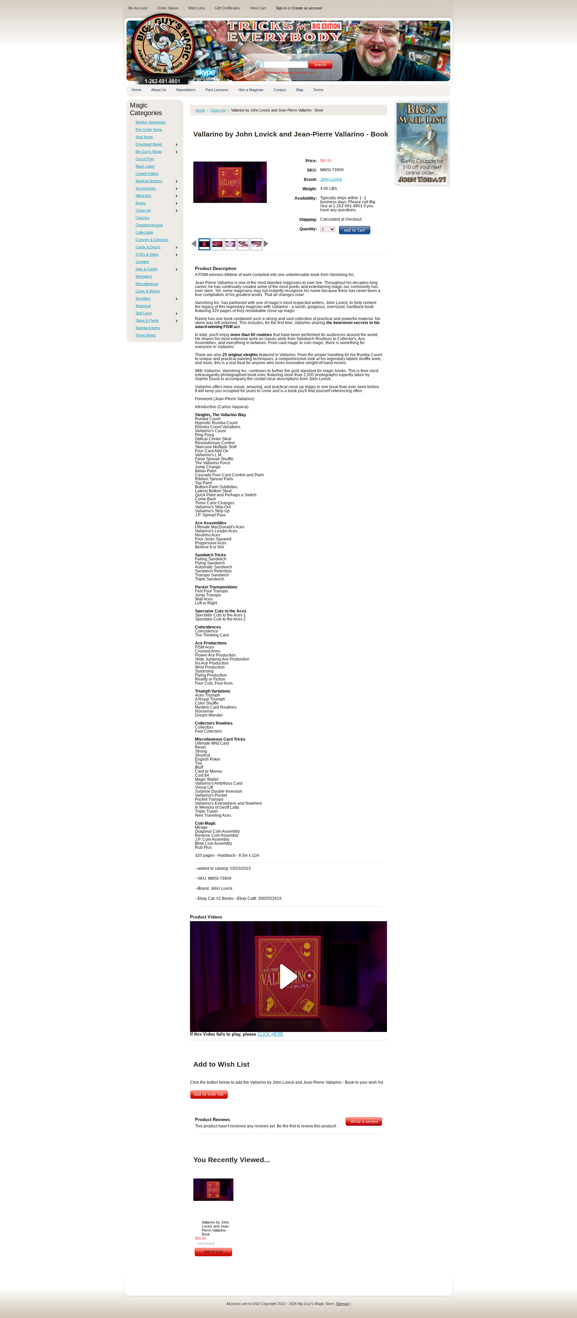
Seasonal (143, 306)
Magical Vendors (147, 181)
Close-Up (141, 210)
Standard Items (148, 328)
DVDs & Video (145, 254)
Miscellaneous (147, 284)
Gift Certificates (227, 8)
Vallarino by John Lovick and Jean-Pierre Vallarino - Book (216, 1228)
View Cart (258, 8)
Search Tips (305, 72)
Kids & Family (145, 269)
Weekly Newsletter (151, 122)
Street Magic (146, 335)
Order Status (167, 8)
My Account (137, 8)
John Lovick (331, 179)
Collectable (144, 232)
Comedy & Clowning (152, 240)
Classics (143, 218)
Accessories (144, 188)
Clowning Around (149, 225)
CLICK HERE (270, 1034)
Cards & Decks (146, 247)
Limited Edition (147, 174)
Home (200, 110)
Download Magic (147, 144)
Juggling (142, 262)
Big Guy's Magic (147, 152)
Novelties (141, 298)
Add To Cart (213, 1251)
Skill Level (142, 313)
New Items (144, 137)
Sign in (281, 8)
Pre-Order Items (149, 129)
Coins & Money (148, 291)
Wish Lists (196, 8)
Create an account (307, 8)
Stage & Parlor (145, 320)
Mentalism (144, 276)
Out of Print (145, 159)
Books (139, 203)
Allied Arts (141, 196)
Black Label (145, 166)
